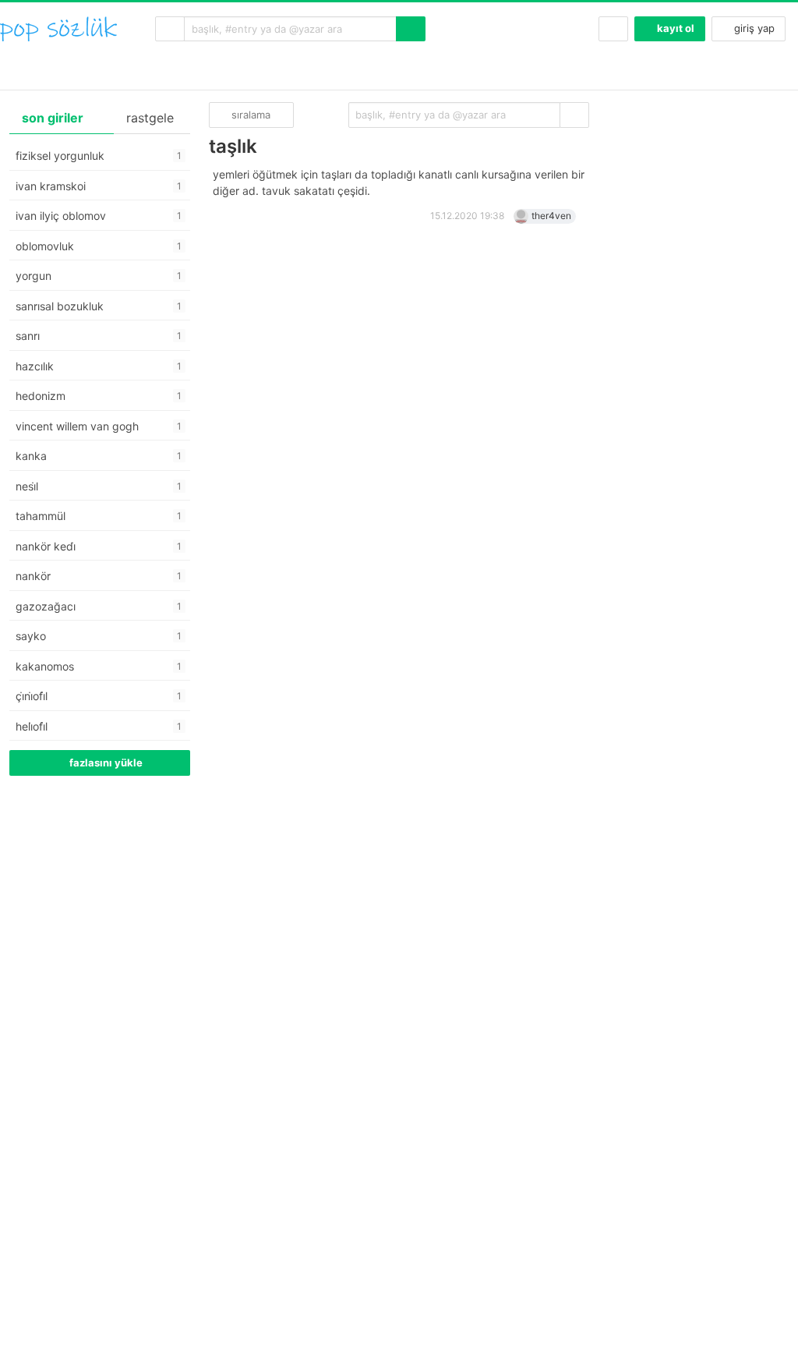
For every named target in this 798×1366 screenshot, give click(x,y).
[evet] (574, 115)
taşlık (233, 146)
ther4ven (551, 215)
